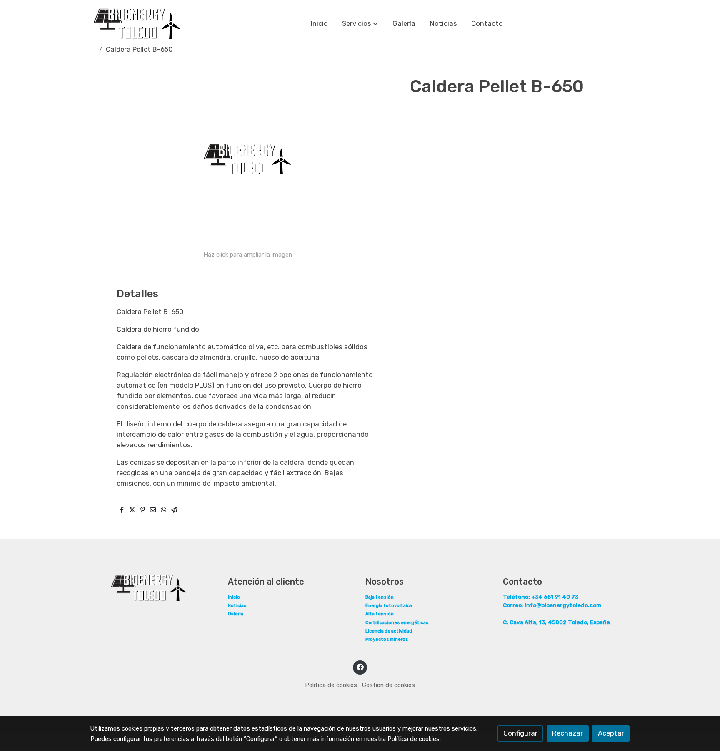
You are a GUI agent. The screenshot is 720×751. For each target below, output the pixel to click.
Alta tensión (379, 614)
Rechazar (567, 733)
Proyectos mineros (386, 639)
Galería (235, 614)
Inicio (234, 597)
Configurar (520, 733)
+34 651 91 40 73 (540, 596)
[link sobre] (154, 588)
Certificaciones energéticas (397, 622)
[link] (137, 23)
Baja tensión (379, 597)
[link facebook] (360, 666)
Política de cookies (331, 685)
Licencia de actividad (388, 631)
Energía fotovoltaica (388, 605)
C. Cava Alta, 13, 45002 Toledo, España (556, 622)
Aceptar (611, 733)
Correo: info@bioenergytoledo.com (552, 605)
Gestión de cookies (388, 685)
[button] (360, 23)
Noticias (237, 605)
